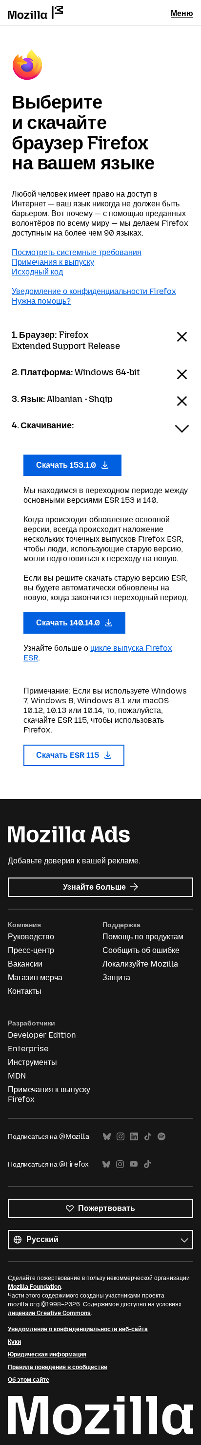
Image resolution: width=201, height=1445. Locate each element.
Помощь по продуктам (142, 936)
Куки (14, 1341)
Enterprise (28, 1048)
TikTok (148, 1137)
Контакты (24, 991)
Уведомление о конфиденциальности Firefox (94, 291)
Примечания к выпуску (53, 262)
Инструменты (32, 1062)
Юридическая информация (47, 1354)
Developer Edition (42, 1035)
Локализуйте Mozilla (140, 964)
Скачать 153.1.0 (67, 465)
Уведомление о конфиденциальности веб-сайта (78, 1329)
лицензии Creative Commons (49, 1313)
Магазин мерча (35, 977)
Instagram (120, 1137)
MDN (17, 1075)
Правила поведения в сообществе (57, 1367)
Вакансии (25, 964)
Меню (182, 13)
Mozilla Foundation (34, 1286)
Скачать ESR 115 (68, 755)
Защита (116, 977)
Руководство (31, 936)
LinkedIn (134, 1137)
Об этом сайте (28, 1379)
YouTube (134, 1164)
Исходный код (37, 271)
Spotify (161, 1137)
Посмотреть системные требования (76, 252)
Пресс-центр (31, 950)
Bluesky (107, 1137)
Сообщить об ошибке (141, 950)
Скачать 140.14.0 (69, 622)
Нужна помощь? (41, 301)
